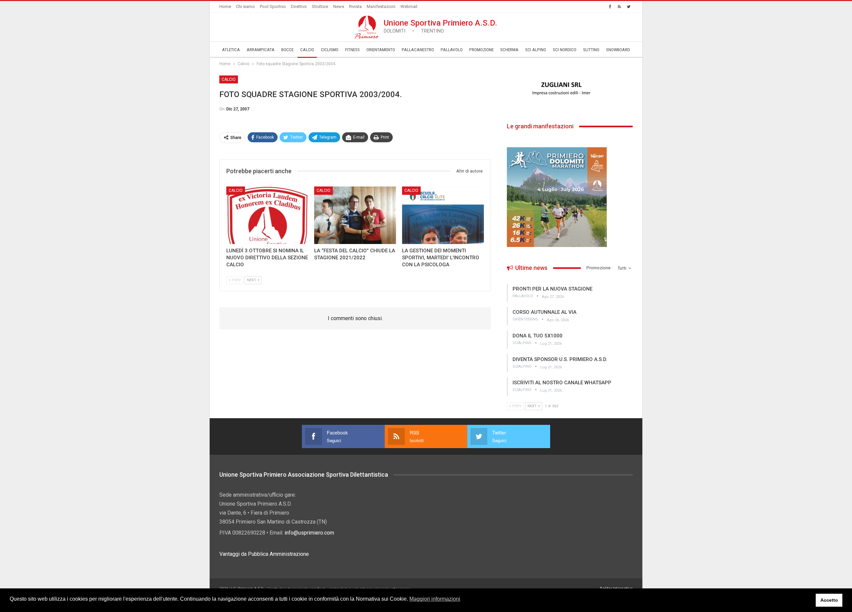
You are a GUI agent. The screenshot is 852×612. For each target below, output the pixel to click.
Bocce (287, 49)
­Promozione (481, 49)
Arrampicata (261, 49)
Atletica (231, 49)
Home (225, 6)
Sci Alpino (535, 49)
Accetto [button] (829, 600)
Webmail (408, 6)
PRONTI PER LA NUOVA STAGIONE (552, 289)
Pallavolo (452, 49)
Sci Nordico (564, 49)
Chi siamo (245, 6)
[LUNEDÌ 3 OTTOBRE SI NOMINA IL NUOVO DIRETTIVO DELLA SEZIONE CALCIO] (267, 215)
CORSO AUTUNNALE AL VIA (544, 312)
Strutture (320, 6)
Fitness (352, 49)
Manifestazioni (381, 6)
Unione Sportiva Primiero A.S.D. (440, 26)
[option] (570, 88)
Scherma (509, 49)
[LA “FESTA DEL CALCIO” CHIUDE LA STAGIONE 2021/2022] (355, 215)
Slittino (591, 49)
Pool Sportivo (273, 6)
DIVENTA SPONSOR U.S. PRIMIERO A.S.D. (560, 359)
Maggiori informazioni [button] (434, 599)
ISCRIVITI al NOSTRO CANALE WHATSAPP (562, 383)
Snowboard (618, 49)
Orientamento (380, 49)
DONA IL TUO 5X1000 (537, 336)
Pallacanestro (418, 49)
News (338, 6)
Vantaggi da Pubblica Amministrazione (264, 554)
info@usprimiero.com (309, 533)
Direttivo (299, 6)
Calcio (307, 49)
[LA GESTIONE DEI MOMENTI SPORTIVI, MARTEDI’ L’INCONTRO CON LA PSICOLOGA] (443, 215)
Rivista (355, 6)
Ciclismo (329, 49)
